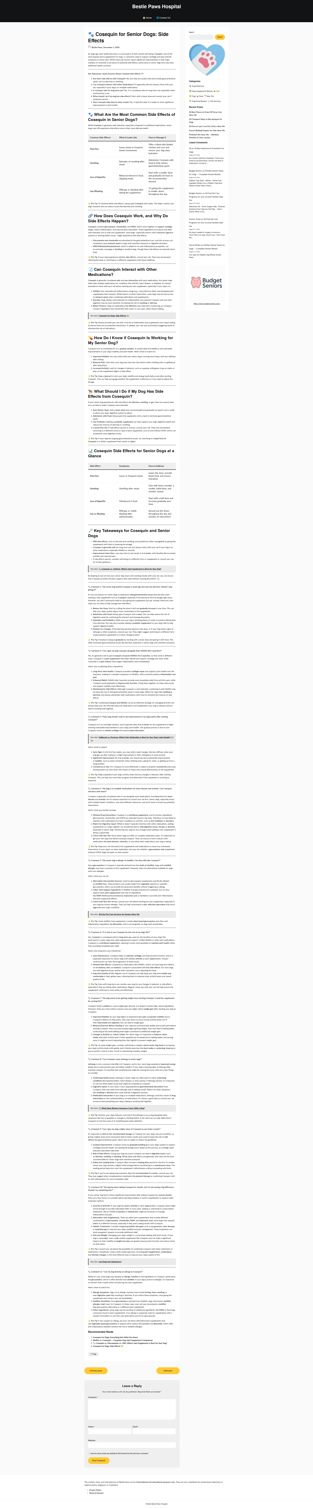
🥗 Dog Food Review (198, 101)
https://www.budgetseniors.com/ (207, 304)
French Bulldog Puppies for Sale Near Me (207, 131)
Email (136, 1427)
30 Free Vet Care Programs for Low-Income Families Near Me (206, 196)
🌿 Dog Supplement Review (201, 91)
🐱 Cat (216, 91)
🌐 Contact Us (163, 18)
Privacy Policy (95, 1490)
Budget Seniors (195, 171)
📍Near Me (209, 96)
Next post (168, 1371)
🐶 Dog (93, 1354)
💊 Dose (199, 96)
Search (191, 32)
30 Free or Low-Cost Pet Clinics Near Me (207, 126)
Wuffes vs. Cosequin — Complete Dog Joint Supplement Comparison (123, 1340)
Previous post (96, 1371)
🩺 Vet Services (214, 101)
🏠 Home (147, 18)
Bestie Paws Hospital (156, 6)
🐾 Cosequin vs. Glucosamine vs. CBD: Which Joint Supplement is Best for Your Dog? (130, 1343)
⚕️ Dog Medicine (196, 86)
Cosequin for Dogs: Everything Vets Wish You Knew (115, 1337)
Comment (93, 1397)
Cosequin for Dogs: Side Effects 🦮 (108, 1346)
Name (91, 1427)
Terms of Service (96, 1493)
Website (91, 1440)
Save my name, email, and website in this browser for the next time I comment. (119, 1453)
